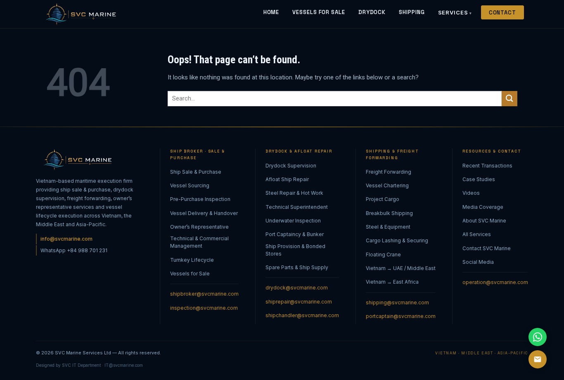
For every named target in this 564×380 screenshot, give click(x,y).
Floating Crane (383, 254)
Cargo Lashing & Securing (397, 240)
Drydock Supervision (290, 166)
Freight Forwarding (388, 172)
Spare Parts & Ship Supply (296, 267)
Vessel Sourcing (189, 185)
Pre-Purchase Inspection (200, 199)
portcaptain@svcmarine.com (401, 316)
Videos (471, 193)
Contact (502, 12)
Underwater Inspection (293, 220)
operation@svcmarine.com (495, 282)
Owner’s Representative (199, 227)
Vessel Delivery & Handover (204, 213)
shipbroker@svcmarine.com (204, 294)
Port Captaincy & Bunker (294, 234)
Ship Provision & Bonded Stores (295, 250)
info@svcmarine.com (66, 239)
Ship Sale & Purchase (195, 172)
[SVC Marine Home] (79, 14)
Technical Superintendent (296, 207)
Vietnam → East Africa (392, 282)
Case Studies (478, 179)
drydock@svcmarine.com (296, 287)
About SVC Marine (484, 220)
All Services (476, 234)
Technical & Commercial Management (199, 242)
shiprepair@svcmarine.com (298, 302)
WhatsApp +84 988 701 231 (73, 250)
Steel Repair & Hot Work (294, 193)
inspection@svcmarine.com (204, 308)
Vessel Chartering (387, 185)
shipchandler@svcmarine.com (302, 315)
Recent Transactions (487, 166)
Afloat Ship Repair (287, 179)
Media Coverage (482, 207)
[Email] (537, 359)
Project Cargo (382, 199)
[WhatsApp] (537, 337)
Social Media (478, 262)
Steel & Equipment (388, 227)
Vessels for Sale (190, 273)
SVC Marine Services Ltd (83, 353)
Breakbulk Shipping (389, 213)
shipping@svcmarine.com (397, 302)
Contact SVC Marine (486, 248)
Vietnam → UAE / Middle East (401, 268)
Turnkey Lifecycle (192, 260)
